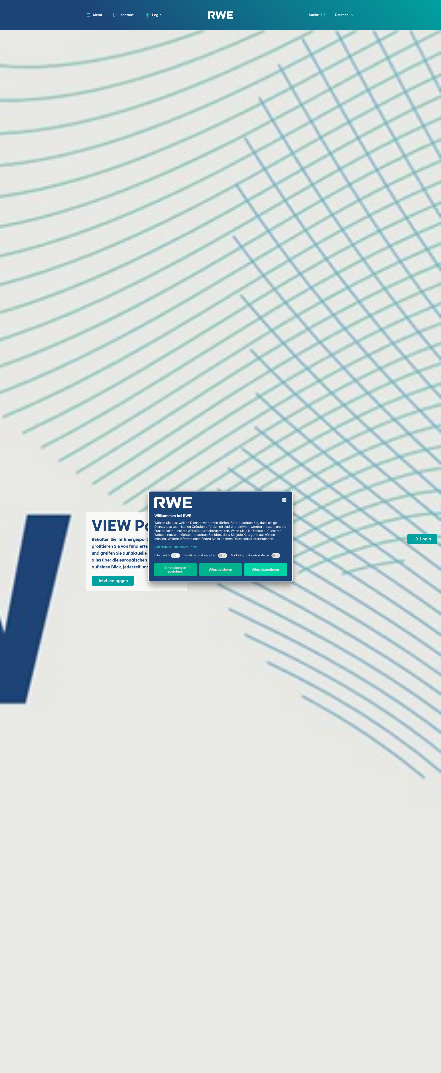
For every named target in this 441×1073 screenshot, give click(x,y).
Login (425, 538)
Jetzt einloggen (113, 580)
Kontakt (127, 15)
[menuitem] (123, 15)
